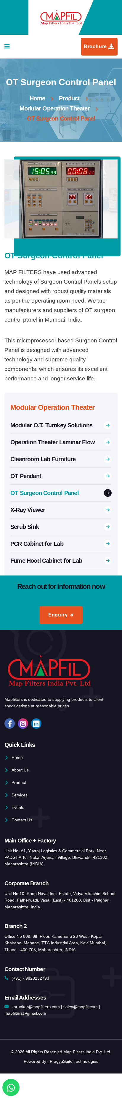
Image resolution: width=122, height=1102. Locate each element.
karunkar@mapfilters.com (36, 1006)
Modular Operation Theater (55, 108)
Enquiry (58, 614)
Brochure (95, 46)
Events (18, 807)
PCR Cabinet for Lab (36, 543)
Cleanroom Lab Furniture (43, 459)
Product (69, 98)
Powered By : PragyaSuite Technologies (61, 1061)
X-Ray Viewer (27, 510)
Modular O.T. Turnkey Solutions (51, 425)
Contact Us (22, 820)
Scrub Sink (24, 527)
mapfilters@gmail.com (25, 1013)
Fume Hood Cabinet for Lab (46, 560)
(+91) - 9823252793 (30, 978)
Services (20, 795)
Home (37, 98)
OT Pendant (25, 476)
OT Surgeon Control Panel (44, 493)
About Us (20, 770)
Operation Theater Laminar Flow (52, 442)
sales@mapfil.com (80, 1006)
